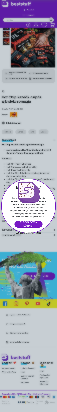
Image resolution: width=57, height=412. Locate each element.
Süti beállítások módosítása (28, 233)
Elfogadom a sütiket (28, 224)
